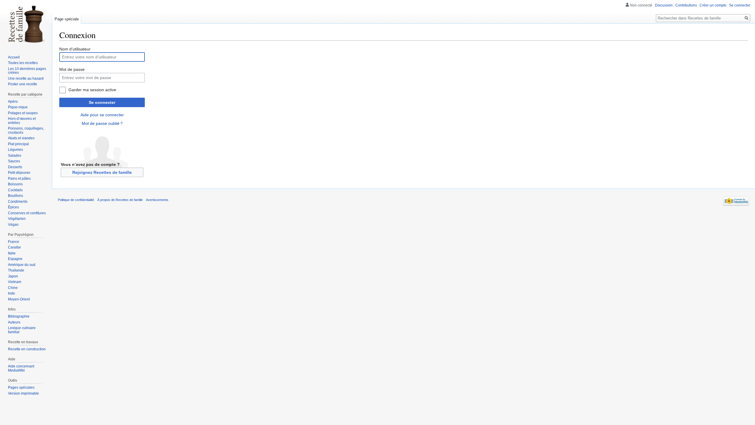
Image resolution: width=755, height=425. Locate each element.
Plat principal (18, 144)
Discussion (664, 5)
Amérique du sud (21, 265)
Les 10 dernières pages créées (27, 71)
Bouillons (15, 196)
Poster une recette (22, 84)
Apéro (13, 101)
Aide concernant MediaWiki (21, 368)
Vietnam (14, 282)
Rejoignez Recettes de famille (102, 172)
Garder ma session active (92, 89)
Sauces (14, 161)
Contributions (686, 5)
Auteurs (14, 322)
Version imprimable (23, 393)
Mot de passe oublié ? (102, 123)
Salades (14, 155)
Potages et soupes (23, 113)
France (13, 242)
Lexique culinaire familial (22, 330)
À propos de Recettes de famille (120, 200)
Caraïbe (14, 247)
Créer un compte (713, 5)
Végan (13, 225)
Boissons (15, 184)
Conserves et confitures (27, 213)
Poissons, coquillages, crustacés (26, 130)
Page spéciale (67, 19)
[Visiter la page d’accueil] (26, 23)
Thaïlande (16, 270)
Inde (11, 293)
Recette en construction (27, 349)
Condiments (17, 202)
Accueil (14, 57)
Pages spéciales (21, 387)
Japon (13, 276)
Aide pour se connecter (102, 114)
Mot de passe (72, 69)
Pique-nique (18, 107)
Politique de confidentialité (76, 200)
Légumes (15, 150)
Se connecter (102, 102)
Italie (12, 253)
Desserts (15, 167)
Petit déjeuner (19, 173)
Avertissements (157, 200)
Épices (13, 207)
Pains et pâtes (19, 178)
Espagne (15, 259)
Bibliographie (18, 316)
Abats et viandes (21, 138)
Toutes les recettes (23, 63)
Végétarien (17, 219)
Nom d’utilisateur (75, 49)
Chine (13, 288)
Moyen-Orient (19, 299)
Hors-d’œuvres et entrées (22, 121)
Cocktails (15, 190)
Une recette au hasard (26, 78)
